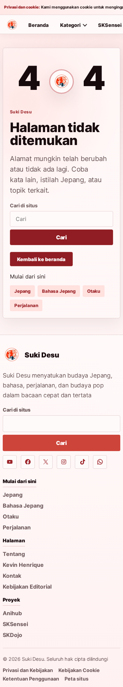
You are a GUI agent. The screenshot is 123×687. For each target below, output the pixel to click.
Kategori (70, 25)
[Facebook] (28, 462)
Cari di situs (24, 205)
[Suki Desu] (11, 24)
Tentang (14, 553)
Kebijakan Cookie (79, 670)
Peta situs (76, 679)
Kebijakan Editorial (27, 586)
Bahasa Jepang (59, 291)
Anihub (12, 613)
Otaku (93, 291)
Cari (61, 237)
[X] (46, 462)
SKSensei (15, 624)
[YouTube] (10, 462)
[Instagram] (64, 462)
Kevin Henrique (23, 564)
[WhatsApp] (100, 462)
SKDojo (12, 635)
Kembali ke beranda (41, 259)
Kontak (12, 575)
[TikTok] (82, 462)
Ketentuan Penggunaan (31, 679)
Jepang (22, 291)
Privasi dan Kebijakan (28, 670)
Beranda (38, 25)
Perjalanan (26, 305)
